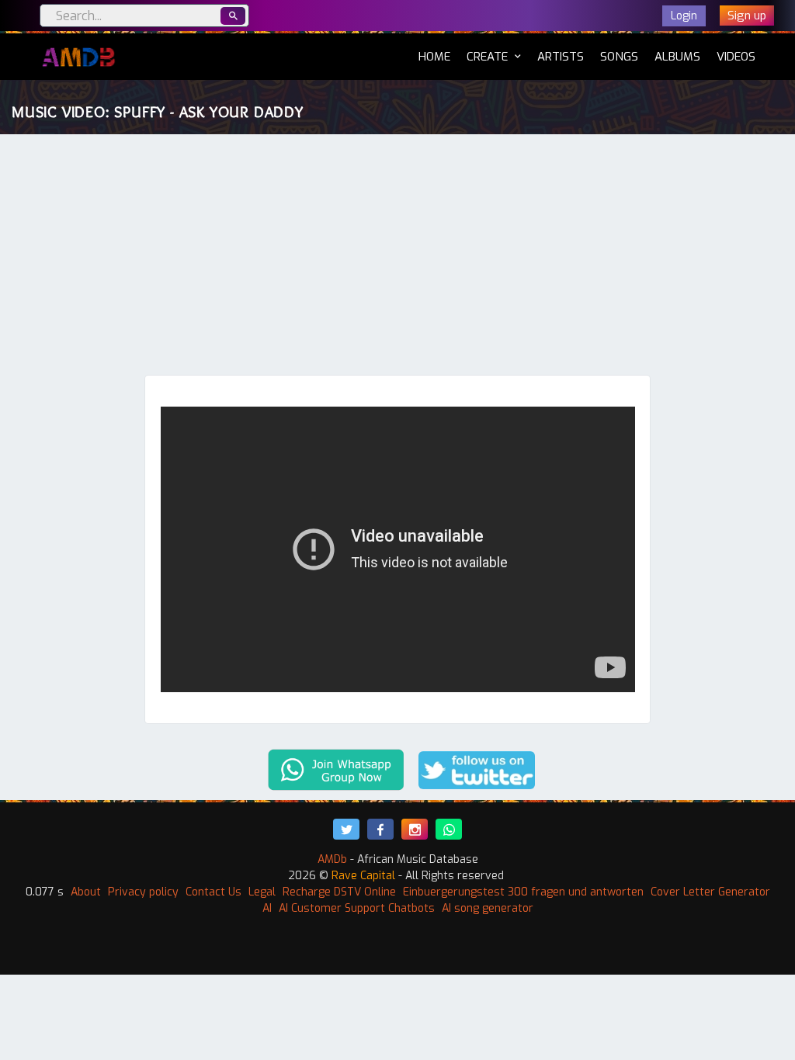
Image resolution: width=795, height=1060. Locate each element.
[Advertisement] (397, 258)
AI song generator (487, 908)
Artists (560, 56)
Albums (677, 56)
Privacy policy (143, 892)
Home (434, 56)
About (86, 892)
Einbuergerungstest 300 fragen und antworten (523, 892)
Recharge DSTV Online (339, 892)
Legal (262, 892)
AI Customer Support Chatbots (357, 908)
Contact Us (213, 892)
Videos (736, 56)
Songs (619, 56)
